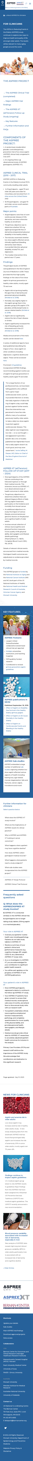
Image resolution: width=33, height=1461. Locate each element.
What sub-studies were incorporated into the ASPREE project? (16, 870)
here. (5, 361)
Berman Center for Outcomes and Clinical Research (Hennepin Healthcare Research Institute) (16, 1354)
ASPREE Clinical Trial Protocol (16, 884)
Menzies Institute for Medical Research (14, 1387)
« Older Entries (8, 1268)
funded (23, 572)
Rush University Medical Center (14, 1365)
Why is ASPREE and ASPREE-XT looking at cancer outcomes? (16, 838)
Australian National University (14, 1391)
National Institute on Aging (16, 575)
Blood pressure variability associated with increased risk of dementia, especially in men (16, 1236)
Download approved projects (14, 1334)
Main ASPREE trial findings (13, 1331)
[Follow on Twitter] (5, 1428)
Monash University (10, 595)
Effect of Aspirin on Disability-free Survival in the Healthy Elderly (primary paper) (17, 710)
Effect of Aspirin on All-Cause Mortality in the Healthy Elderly (17, 718)
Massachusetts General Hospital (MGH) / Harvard (15, 1360)
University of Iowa (10, 1369)
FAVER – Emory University (12, 1372)
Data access (7, 1338)
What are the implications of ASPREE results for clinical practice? (15, 828)
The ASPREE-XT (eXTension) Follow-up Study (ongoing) (13, 113)
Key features (12, 121)
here (21, 339)
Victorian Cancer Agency (12, 592)
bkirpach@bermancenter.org (15, 1420)
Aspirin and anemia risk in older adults (16, 1118)
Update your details (10, 1323)
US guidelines (17, 365)
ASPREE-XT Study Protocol (15, 880)
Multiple (9, 651)
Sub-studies (7, 1327)
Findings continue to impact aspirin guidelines (15, 1176)
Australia (14, 206)
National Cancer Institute (15, 577)
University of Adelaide (11, 1395)
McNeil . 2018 (11, 298)
